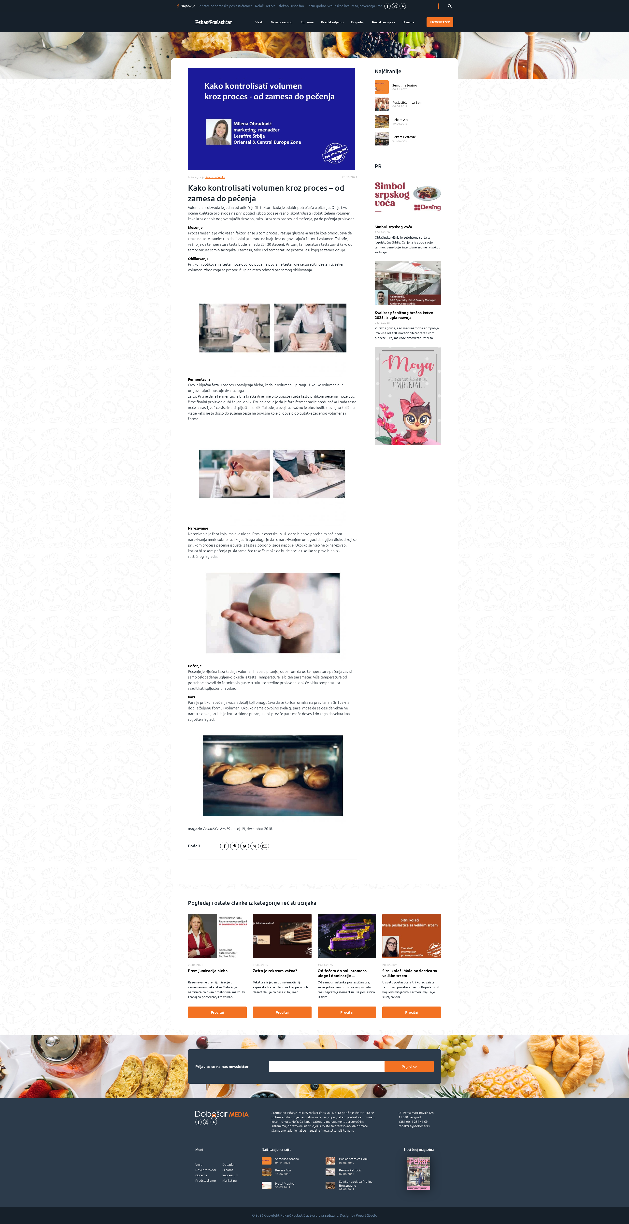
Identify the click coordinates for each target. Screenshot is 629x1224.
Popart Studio (366, 1215)
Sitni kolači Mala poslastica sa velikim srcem (409, 973)
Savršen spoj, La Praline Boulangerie (355, 1183)
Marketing (229, 1180)
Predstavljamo (332, 22)
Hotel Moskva (285, 1183)
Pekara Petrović (403, 137)
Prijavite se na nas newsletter (221, 1066)
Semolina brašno (404, 85)
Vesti (259, 22)
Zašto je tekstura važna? (275, 970)
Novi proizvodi (282, 22)
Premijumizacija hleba (208, 970)
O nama (408, 22)
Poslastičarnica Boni (407, 102)
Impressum (230, 1175)
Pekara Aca (400, 119)
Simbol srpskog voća (393, 227)
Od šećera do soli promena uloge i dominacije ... (342, 973)
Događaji (358, 22)
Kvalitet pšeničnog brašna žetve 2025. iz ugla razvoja (404, 315)
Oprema (307, 22)
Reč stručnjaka (383, 22)
